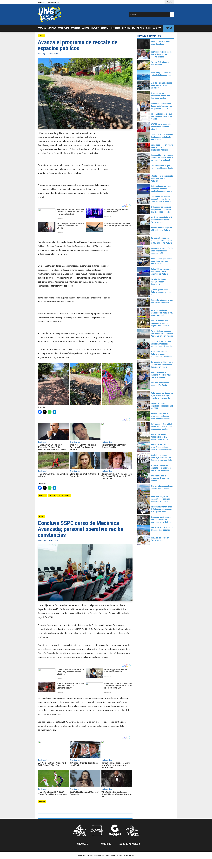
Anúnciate (82, 844)
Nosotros (106, 844)
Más (155, 28)
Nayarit (95, 28)
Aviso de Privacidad (129, 844)
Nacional (105, 28)
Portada (42, 28)
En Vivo (169, 28)
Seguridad (75, 28)
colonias (42, 495)
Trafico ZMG (138, 28)
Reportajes (63, 28)
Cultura (126, 28)
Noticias (52, 28)
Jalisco (85, 28)
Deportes (115, 28)
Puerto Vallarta (64, 495)
